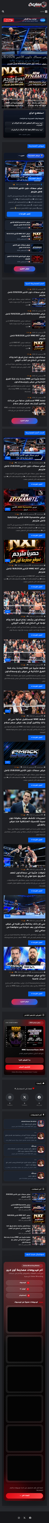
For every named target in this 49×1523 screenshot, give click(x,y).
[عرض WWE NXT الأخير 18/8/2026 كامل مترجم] (13, 77)
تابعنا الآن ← (24, 1496)
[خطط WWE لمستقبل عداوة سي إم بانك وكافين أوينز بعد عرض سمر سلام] (38, 411)
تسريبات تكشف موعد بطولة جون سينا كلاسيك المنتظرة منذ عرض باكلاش (27, 821)
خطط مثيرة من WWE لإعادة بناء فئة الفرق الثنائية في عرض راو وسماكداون (17, 1240)
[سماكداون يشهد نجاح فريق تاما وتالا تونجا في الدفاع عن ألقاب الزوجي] (36, 98)
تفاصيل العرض (24, 1067)
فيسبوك (24, 1283)
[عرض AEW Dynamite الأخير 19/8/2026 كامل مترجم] (36, 77)
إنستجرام (24, 1295)
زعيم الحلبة (40, 514)
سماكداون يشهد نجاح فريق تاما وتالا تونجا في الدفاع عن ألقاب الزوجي (36, 105)
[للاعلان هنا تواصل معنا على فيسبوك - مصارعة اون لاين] (24, 20)
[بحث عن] (3, 11)
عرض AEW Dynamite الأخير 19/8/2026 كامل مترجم (37, 85)
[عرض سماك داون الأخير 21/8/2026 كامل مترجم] (24, 46)
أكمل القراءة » (24, 214)
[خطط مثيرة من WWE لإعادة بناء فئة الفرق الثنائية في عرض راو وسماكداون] (13, 98)
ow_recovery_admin (38, 463)
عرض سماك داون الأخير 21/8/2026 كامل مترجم (26, 64)
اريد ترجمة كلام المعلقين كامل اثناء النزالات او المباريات (27, 124)
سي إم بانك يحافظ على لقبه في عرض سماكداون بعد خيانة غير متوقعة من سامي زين (25, 927)
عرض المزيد (24, 269)
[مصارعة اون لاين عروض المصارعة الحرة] (37, 5)
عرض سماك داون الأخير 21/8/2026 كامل (24, 771)
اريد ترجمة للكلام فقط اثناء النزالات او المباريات (26, 130)
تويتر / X (24, 1289)
